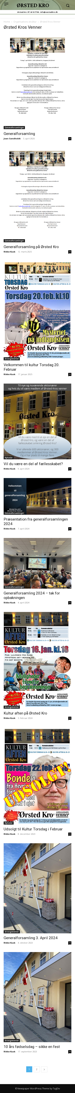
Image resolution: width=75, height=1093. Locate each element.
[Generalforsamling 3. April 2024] (37, 888)
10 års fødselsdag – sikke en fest (32, 1047)
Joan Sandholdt (12, 138)
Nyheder (9, 457)
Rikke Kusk (9, 251)
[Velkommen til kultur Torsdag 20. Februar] (37, 310)
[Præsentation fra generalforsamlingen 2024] (37, 496)
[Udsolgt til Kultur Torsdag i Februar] (37, 775)
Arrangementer (12, 358)
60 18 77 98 (34, 12)
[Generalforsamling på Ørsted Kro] (37, 195)
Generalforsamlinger (14, 127)
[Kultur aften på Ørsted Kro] (37, 660)
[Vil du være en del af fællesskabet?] (37, 421)
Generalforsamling (19, 133)
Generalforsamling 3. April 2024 (31, 938)
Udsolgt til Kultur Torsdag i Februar (33, 829)
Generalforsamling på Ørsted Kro (31, 247)
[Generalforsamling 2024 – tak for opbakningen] (37, 563)
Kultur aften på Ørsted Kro (25, 713)
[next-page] (44, 1069)
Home (7, 21)
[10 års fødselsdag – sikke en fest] (37, 997)
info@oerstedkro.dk (49, 12)
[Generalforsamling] (37, 81)
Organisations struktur (25, 21)
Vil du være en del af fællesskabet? (33, 464)
